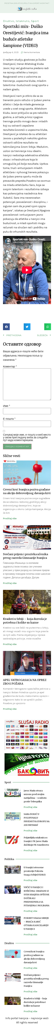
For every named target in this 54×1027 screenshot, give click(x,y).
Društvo (18, 3)
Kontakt (45, 3)
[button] (6, 326)
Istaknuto (23, 21)
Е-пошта (9, 418)
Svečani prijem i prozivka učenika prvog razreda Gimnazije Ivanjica (25, 556)
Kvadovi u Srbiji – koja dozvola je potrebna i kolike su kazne (25, 620)
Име (6, 406)
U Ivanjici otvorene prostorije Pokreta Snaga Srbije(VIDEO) (35, 871)
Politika (28, 3)
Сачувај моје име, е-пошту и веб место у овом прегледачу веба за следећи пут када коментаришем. (27, 437)
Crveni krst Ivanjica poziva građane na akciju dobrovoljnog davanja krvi (27, 491)
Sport (37, 3)
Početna (8, 3)
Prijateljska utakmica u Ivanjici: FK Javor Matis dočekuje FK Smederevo (36, 841)
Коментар (10, 366)
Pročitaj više (10, 518)
